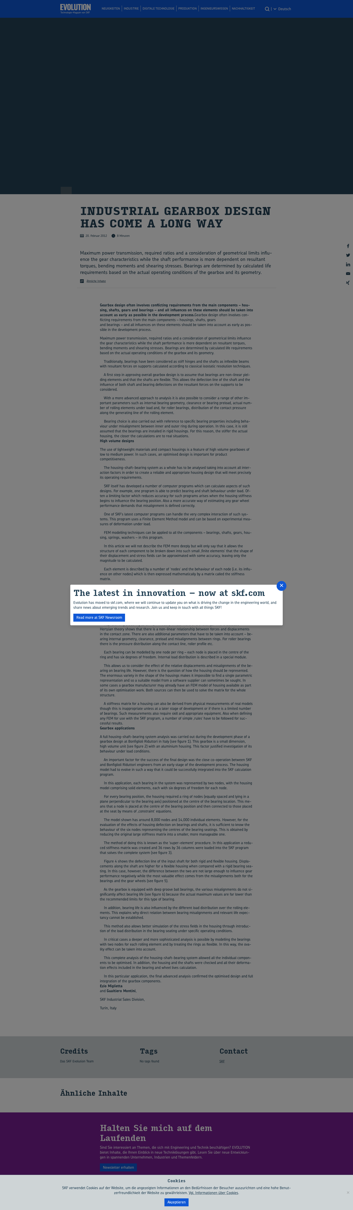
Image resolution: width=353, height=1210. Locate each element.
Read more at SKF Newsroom (99, 617)
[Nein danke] (348, 1192)
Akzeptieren (177, 1202)
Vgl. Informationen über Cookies (213, 1192)
